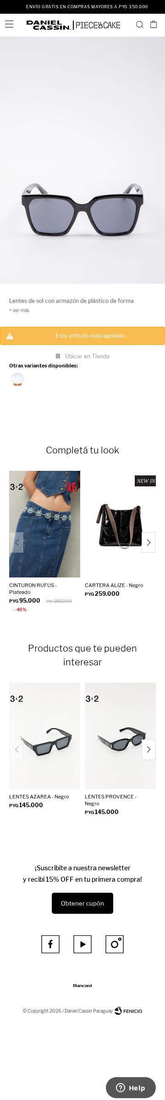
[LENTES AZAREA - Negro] (44, 736)
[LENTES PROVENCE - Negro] (120, 736)
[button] (140, 24)
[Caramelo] (17, 379)
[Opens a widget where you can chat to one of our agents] (130, 1088)
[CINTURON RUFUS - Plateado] (44, 524)
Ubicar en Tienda (87, 356)
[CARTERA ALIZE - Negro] (120, 524)
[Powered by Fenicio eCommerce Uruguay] (128, 1011)
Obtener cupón (82, 903)
